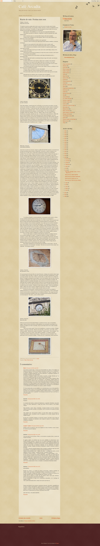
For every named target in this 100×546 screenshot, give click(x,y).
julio (66, 168)
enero (66, 190)
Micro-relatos (65, 107)
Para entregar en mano (67, 115)
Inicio (41, 518)
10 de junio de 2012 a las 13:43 (34, 434)
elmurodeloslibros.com (69, 57)
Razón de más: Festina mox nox (71, 178)
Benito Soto (65, 76)
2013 (65, 155)
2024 (65, 134)
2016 (65, 149)
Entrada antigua (56, 518)
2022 (65, 138)
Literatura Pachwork (68, 19)
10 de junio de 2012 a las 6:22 (32, 368)
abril (66, 184)
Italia (64, 95)
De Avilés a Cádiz (66, 84)
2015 (65, 151)
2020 (65, 142)
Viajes (64, 122)
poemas (64, 117)
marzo (66, 186)
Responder (25, 394)
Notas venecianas (66, 110)
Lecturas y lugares (66, 100)
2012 (65, 157)
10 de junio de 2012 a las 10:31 (37, 425)
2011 (65, 192)
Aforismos (65, 65)
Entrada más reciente (24, 518)
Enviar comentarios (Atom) (29, 520)
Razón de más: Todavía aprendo (71, 174)
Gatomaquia (65, 89)
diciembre (67, 158)
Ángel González (66, 72)
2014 (65, 153)
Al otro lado (65, 67)
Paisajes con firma (66, 114)
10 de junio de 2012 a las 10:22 (34, 398)
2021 (65, 140)
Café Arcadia (29, 6)
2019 (65, 144)
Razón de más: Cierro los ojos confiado (73, 180)
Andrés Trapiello (66, 70)
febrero (66, 188)
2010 (65, 194)
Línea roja (65, 103)
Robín (24, 368)
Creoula (64, 82)
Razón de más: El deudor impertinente (72, 176)
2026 (65, 131)
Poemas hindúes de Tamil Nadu (69, 119)
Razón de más (30, 360)
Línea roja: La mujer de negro (68, 105)
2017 (65, 147)
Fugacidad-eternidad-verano (68, 88)
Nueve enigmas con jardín (68, 112)
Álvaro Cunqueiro (66, 69)
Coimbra (64, 79)
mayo (66, 182)
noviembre (67, 160)
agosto (66, 166)
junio (66, 170)
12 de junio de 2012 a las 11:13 (34, 466)
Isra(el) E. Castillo (27, 425)
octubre (67, 162)
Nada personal (66, 108)
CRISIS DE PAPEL (68, 18)
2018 (65, 146)
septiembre (67, 164)
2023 (65, 136)
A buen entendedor (66, 64)
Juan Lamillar (65, 96)
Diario (25, 360)
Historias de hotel (66, 93)
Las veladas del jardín (67, 98)
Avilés (64, 74)
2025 (65, 132)
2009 (65, 196)
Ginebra (64, 91)
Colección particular (67, 81)
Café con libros (66, 77)
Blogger (57, 543)
